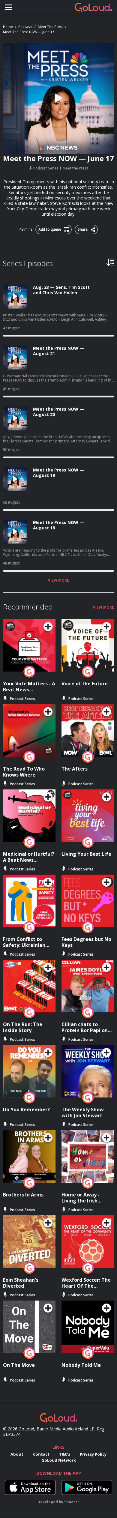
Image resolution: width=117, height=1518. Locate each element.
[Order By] (110, 262)
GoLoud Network (58, 1460)
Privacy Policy (93, 1454)
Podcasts (25, 26)
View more (58, 580)
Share (83, 228)
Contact (41, 1454)
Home (8, 26)
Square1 (72, 1502)
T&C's (64, 1454)
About (16, 1454)
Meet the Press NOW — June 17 (28, 31)
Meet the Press (50, 26)
